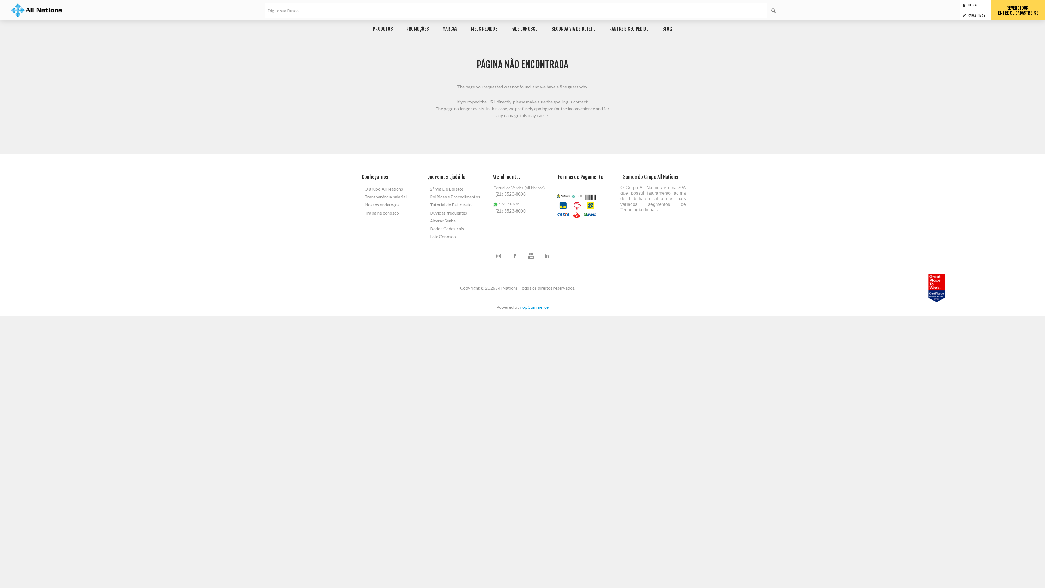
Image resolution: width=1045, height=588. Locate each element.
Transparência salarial (386, 196)
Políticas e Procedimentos (455, 196)
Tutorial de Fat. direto (451, 204)
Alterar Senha (443, 220)
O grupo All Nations (384, 188)
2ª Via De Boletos (447, 188)
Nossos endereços (382, 204)
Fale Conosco (443, 236)
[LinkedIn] (546, 256)
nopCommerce (534, 307)
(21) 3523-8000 (510, 194)
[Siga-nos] (498, 256)
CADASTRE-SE (976, 15)
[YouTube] (530, 256)
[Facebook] (514, 256)
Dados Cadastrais (447, 228)
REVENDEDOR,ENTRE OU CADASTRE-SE (1018, 10)
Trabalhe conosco (382, 212)
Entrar (973, 5)
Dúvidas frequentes (448, 212)
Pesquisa (773, 10)
